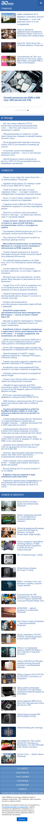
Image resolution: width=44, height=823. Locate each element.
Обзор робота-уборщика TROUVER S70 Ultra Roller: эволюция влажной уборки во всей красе (30, 691)
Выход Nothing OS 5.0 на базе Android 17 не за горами (20, 470)
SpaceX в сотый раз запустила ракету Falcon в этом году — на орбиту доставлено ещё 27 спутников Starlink (21, 215)
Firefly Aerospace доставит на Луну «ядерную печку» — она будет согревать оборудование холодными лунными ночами (21, 192)
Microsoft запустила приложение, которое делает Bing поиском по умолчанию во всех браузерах (21, 279)
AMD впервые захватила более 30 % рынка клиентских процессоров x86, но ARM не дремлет (22, 403)
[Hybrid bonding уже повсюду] (8, 732)
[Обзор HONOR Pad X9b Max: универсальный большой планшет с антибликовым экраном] (8, 665)
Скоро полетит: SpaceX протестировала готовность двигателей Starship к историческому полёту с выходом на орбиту (22, 224)
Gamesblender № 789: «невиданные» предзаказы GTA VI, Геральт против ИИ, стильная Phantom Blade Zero (30, 598)
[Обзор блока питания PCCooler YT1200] (8, 572)
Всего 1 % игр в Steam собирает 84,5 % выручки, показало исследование (19, 199)
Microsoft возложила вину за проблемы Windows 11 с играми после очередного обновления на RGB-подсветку (21, 246)
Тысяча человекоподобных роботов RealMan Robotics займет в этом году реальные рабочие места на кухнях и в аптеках (20, 412)
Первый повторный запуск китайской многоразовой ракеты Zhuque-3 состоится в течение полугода (21, 296)
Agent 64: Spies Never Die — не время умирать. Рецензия (30, 44)
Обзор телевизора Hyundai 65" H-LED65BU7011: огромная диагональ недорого (29, 518)
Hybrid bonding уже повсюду (30, 728)
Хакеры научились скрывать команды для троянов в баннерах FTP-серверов (21, 362)
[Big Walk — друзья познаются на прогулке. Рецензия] (8, 612)
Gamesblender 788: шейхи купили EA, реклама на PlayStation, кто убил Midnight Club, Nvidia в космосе (30, 744)
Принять (22, 819)
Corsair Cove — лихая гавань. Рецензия (30, 755)
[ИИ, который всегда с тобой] (8, 559)
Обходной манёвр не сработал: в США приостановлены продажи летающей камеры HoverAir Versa (21, 136)
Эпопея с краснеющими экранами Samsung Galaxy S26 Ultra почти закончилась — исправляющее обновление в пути (22, 455)
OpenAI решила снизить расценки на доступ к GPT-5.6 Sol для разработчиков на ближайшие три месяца (20, 161)
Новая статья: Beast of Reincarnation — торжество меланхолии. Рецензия (19, 380)
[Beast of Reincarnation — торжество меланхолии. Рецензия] (8, 506)
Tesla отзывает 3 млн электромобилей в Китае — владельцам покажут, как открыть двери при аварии (20, 463)
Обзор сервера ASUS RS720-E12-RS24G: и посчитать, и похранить (30, 676)
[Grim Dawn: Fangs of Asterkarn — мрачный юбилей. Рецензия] (8, 625)
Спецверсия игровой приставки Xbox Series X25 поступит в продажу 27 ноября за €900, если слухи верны (21, 439)
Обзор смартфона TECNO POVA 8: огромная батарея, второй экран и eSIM (29, 637)
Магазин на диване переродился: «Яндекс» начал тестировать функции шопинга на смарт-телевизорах (22, 323)
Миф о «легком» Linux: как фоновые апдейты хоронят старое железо (29, 583)
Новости (7, 170)
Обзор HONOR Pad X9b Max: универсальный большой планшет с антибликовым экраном (30, 664)
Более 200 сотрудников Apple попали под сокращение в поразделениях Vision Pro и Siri (22, 349)
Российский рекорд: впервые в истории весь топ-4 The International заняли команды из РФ (21, 262)
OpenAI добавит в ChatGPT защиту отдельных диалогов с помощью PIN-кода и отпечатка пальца (20, 355)
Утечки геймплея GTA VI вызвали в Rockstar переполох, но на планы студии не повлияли (21, 271)
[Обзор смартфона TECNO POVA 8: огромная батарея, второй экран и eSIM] (8, 639)
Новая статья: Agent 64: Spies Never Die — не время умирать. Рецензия (21, 178)
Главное (6, 8)
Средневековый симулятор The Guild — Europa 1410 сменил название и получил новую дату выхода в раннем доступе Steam (21, 431)
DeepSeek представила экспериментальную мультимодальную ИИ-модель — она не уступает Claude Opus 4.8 (21, 313)
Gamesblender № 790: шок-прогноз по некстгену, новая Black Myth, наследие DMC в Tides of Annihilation (30, 60)
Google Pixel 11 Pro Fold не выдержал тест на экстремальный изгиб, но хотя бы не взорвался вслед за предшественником (21, 287)
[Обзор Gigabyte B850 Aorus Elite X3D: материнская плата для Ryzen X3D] (8, 705)
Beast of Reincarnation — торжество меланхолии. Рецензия (28, 504)
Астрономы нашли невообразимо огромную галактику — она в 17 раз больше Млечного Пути (21, 153)
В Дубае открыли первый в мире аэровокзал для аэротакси (18, 476)
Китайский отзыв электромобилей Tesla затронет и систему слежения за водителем (21, 368)
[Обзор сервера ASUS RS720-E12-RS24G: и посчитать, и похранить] (8, 679)
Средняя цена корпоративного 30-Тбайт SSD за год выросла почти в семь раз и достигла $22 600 (20, 447)
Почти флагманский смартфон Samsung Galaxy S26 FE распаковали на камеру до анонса (20, 144)
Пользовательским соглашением (15, 807)
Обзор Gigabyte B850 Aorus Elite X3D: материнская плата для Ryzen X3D (30, 703)
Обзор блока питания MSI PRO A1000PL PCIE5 (28, 715)
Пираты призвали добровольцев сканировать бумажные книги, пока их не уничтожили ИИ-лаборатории (30, 33)
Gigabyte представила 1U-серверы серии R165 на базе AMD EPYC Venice (21, 185)
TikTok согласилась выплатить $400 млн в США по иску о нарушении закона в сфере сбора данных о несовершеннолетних (21, 342)
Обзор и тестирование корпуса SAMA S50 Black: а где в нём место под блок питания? (29, 651)
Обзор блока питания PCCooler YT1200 (26, 569)
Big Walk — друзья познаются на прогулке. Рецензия (27, 610)
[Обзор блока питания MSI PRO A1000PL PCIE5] (8, 718)
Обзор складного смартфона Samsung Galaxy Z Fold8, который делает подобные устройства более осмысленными (30, 546)
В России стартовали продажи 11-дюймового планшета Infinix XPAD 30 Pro (19, 396)
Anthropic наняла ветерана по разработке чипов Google (21, 374)
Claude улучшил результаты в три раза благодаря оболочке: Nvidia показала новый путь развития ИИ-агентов (21, 254)
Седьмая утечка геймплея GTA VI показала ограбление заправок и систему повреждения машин (22, 206)
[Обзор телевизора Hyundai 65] (8, 519)
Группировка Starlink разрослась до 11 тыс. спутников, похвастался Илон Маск (21, 232)
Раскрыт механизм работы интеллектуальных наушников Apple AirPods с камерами (21, 304)
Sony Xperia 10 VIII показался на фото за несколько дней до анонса (20, 239)
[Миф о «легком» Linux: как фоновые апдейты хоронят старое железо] (8, 586)
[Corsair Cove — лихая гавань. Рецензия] (8, 758)
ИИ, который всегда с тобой (29, 555)
